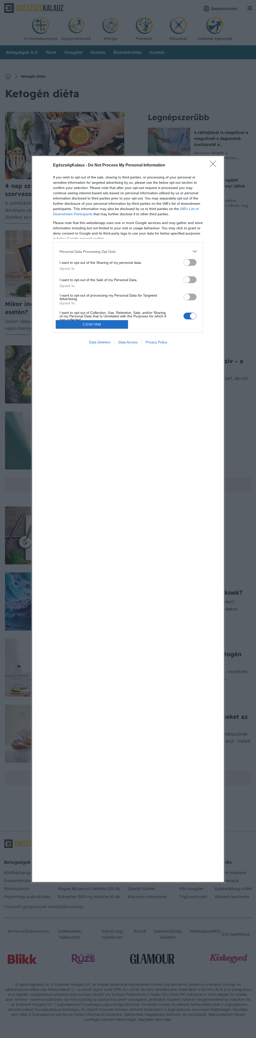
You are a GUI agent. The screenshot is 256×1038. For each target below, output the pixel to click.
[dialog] (128, 519)
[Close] (214, 165)
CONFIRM (92, 324)
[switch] (190, 262)
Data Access (128, 342)
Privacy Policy (156, 342)
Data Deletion (99, 342)
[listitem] (128, 251)
